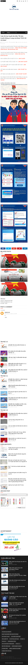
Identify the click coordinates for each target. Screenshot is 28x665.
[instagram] (17, 1)
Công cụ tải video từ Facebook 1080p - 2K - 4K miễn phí (16, 603)
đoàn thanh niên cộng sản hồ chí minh (9, 255)
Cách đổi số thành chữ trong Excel (17, 580)
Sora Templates (19, 662)
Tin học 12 (18, 643)
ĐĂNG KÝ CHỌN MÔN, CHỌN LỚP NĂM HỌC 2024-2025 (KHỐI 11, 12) (14, 278)
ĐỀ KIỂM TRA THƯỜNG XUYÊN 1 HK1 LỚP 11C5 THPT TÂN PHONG (17, 404)
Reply (6, 317)
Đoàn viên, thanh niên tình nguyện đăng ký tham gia (13, 292)
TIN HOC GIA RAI (8, 662)
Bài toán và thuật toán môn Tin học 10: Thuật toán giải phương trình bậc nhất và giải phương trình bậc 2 (17, 480)
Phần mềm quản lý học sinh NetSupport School (15, 568)
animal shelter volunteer (14, 648)
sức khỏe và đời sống (15, 636)
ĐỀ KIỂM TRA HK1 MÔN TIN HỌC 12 (17, 345)
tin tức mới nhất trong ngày (8, 643)
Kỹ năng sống (5, 648)
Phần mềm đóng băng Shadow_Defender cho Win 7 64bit (17, 574)
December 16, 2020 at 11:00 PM (11, 313)
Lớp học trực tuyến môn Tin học (16, 485)
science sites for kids (6, 650)
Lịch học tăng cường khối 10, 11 (16, 419)
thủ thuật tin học (6, 636)
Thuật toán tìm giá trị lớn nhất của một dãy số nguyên (16, 448)
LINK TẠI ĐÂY (22, 58)
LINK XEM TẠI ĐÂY (22, 61)
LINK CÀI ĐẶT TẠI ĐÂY (21, 74)
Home (3, 32)
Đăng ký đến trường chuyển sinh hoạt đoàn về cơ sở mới (13, 264)
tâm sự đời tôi (5, 638)
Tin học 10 (4, 641)
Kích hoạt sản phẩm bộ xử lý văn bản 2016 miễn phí (17, 587)
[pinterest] (19, 1)
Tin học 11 (22, 638)
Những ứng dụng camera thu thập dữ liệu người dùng (17, 609)
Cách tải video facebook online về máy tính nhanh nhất (17, 622)
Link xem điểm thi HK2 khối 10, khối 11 (17, 426)
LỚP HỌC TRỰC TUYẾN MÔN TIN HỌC (17, 357)
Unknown (7, 312)
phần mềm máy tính (12, 641)
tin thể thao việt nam (14, 638)
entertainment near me (16, 646)
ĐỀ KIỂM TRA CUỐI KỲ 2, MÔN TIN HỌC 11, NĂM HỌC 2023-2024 (17, 380)
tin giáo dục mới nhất (6, 631)
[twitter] (25, 1)
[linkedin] (21, 1)
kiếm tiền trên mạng (6, 646)
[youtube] (23, 1)
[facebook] (27, 1)
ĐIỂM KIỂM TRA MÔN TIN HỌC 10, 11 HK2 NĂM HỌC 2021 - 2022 (17, 364)
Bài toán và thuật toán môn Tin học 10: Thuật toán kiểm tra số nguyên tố (17, 460)
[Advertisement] (14, 20)
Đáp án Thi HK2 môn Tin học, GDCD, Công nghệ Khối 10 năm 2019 (17, 432)
